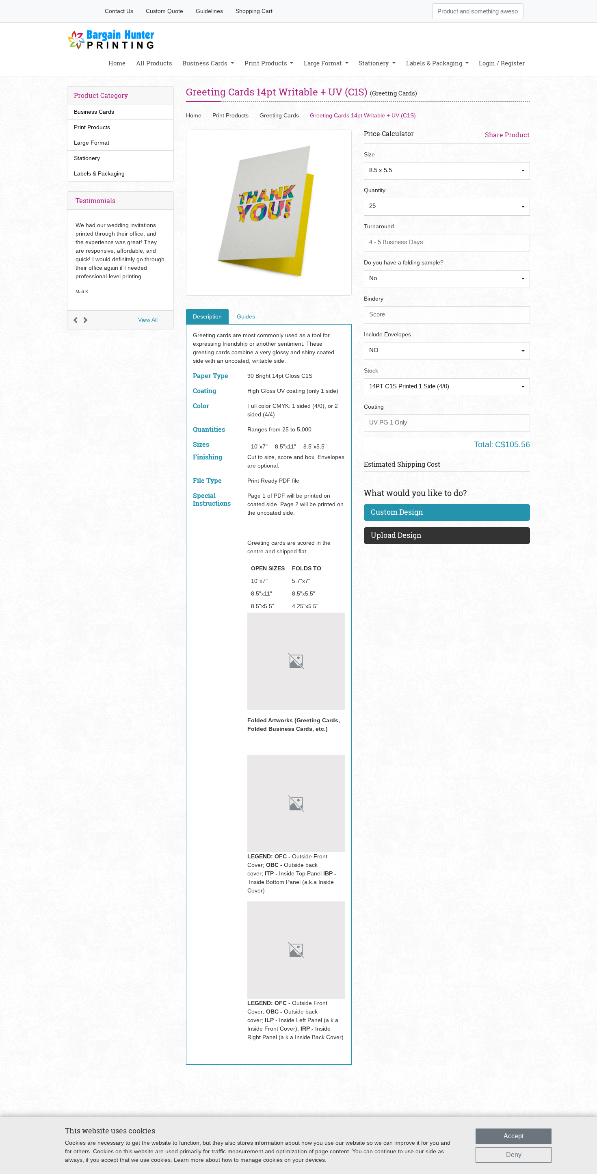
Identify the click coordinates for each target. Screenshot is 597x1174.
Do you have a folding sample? (403, 262)
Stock (371, 370)
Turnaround (379, 226)
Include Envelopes (387, 334)
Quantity (374, 190)
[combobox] (447, 171)
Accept (513, 1136)
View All (148, 319)
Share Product (507, 134)
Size (369, 154)
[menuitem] (117, 63)
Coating (374, 406)
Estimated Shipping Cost (402, 464)
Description (207, 316)
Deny (513, 1154)
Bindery (373, 298)
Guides (246, 316)
